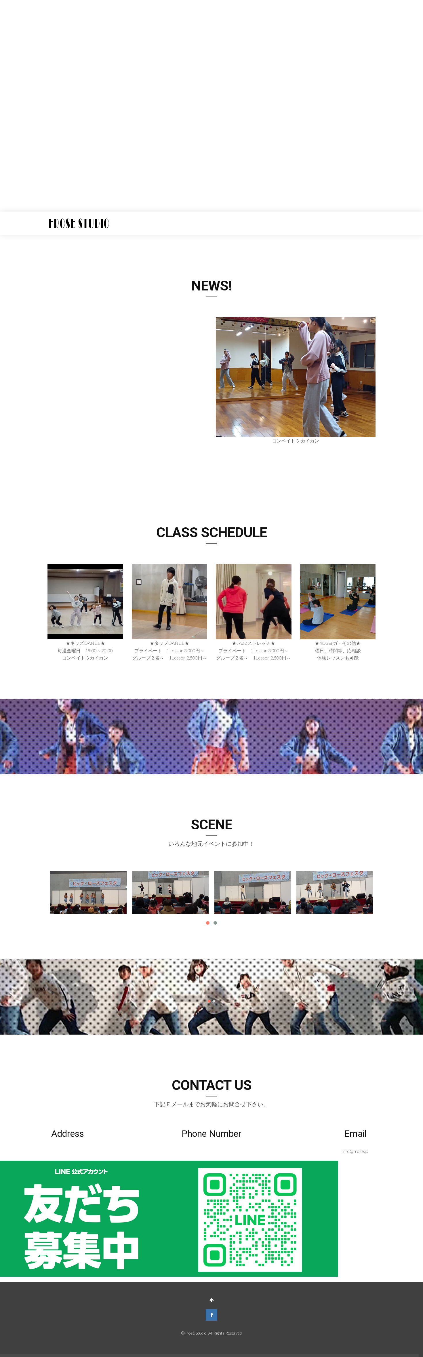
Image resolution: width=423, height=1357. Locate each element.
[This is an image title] (88, 892)
